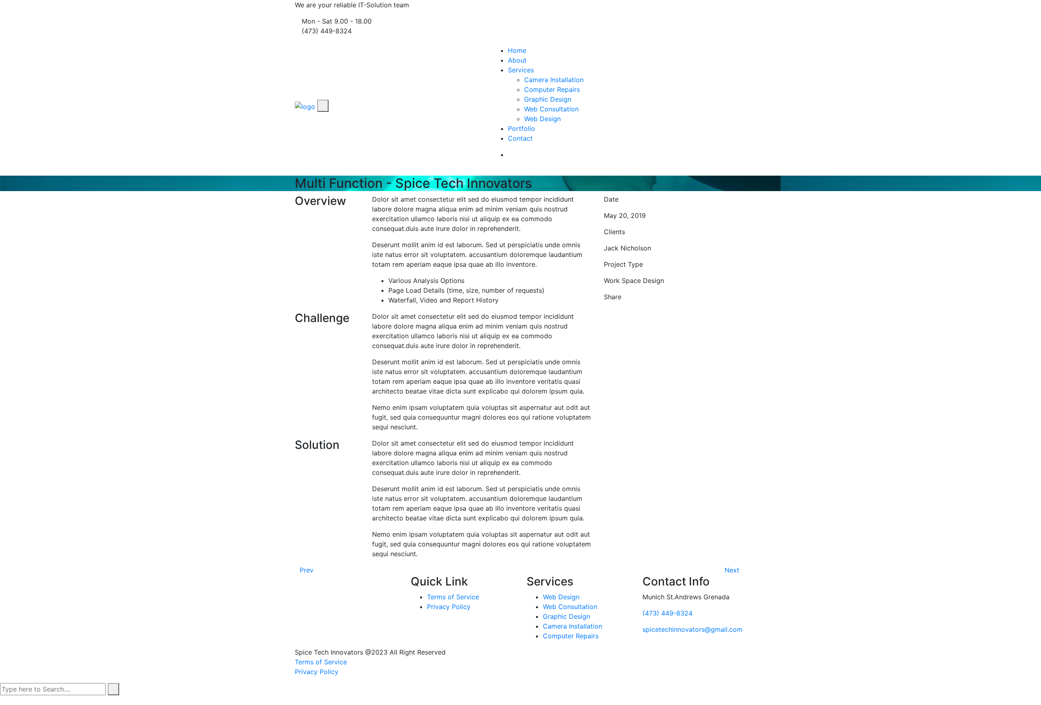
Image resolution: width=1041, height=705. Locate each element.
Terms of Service (453, 597)
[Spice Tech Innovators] (305, 106)
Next (733, 570)
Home (517, 50)
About (517, 60)
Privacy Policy (448, 607)
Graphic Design (547, 99)
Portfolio (521, 128)
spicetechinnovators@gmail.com (692, 629)
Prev (307, 570)
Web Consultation (551, 109)
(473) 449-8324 (667, 613)
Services (521, 70)
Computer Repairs (552, 89)
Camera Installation (554, 80)
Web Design (542, 119)
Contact (520, 138)
